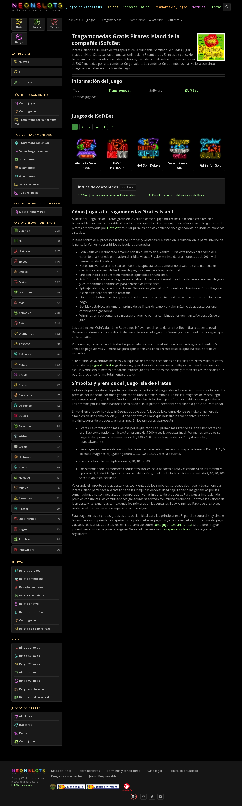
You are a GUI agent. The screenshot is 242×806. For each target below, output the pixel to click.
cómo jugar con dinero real (173, 525)
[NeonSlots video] (160, 798)
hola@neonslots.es (21, 785)
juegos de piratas (102, 365)
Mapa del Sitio (61, 771)
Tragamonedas (120, 90)
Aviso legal (154, 771)
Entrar (216, 7)
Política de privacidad (183, 771)
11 (104, 127)
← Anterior (155, 20)
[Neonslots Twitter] (152, 798)
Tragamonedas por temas (33, 222)
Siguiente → (175, 20)
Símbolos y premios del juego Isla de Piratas (178, 195)
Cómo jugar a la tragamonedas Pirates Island (109, 195)
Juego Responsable (102, 776)
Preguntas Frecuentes (66, 776)
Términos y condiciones (123, 771)
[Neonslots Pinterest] (143, 798)
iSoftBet (191, 90)
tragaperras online (174, 529)
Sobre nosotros (89, 771)
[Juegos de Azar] (38, 7)
